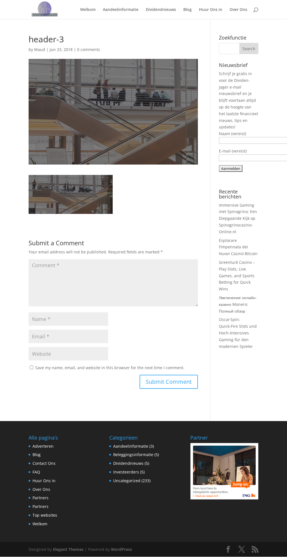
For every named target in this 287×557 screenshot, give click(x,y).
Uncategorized (126, 480)
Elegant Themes (68, 549)
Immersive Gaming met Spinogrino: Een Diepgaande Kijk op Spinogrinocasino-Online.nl (238, 218)
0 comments (88, 49)
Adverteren (43, 446)
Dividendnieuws (161, 10)
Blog (187, 10)
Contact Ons (44, 463)
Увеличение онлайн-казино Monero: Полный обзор (238, 304)
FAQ (36, 472)
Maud (39, 49)
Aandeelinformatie (120, 10)
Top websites (45, 515)
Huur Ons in (210, 10)
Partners (40, 497)
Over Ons (238, 10)
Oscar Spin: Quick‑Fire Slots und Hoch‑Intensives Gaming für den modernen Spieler (238, 333)
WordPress (121, 549)
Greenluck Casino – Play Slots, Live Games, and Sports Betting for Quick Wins (237, 276)
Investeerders (126, 472)
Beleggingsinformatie (133, 454)
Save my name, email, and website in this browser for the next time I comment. (109, 367)
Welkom (88, 10)
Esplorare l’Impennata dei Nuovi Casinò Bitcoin (238, 247)
